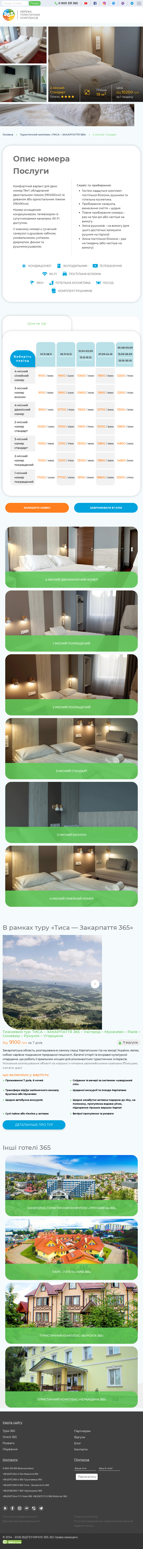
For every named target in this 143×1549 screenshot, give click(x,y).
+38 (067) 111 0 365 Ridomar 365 (50, 1496)
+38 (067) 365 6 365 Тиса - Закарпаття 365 (26, 1485)
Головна (8, 134)
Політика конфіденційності (20, 1516)
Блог (77, 1443)
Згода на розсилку (86, 1516)
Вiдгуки (79, 1437)
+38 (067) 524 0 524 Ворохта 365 (20, 1473)
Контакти (81, 1449)
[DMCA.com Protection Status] (12, 1541)
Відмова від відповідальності (21, 1521)
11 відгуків (130, 1042)
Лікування (10, 1449)
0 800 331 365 (68, 3)
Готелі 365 (10, 1437)
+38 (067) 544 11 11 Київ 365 (17, 1496)
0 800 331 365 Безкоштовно (18, 1468)
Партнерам (82, 1431)
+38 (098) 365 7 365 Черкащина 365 (22, 1490)
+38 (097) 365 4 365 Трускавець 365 (22, 1479)
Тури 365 (9, 1431)
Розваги (8, 1443)
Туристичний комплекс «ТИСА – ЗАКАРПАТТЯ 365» (53, 134)
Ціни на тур (36, 323)
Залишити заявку (37, 507)
